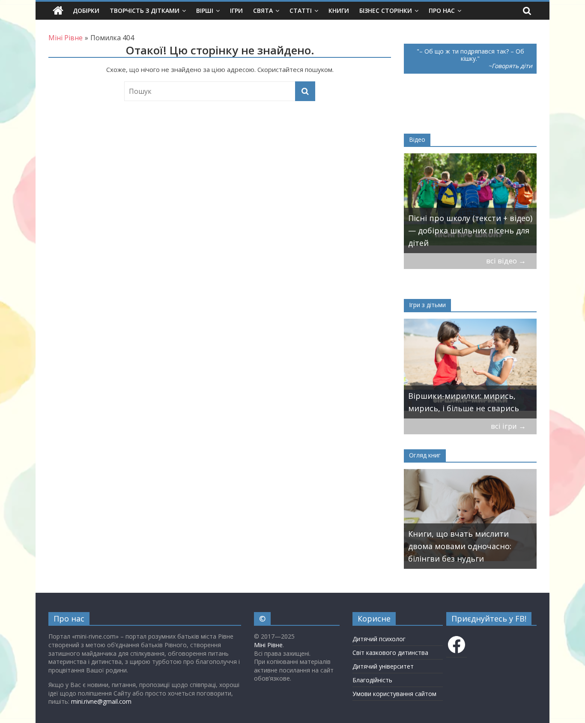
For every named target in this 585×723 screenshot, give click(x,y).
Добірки (86, 10)
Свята (263, 10)
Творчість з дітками (144, 10)
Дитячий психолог (379, 639)
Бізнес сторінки (385, 10)
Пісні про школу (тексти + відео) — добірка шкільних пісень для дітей (470, 230)
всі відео (506, 261)
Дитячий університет (383, 666)
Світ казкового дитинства (390, 652)
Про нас (442, 10)
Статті (301, 10)
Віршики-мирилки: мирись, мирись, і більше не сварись (463, 402)
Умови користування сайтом (394, 694)
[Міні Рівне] (58, 11)
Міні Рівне (268, 645)
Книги (338, 10)
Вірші (204, 10)
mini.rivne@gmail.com (101, 701)
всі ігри (508, 426)
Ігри (236, 10)
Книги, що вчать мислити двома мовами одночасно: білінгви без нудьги (459, 546)
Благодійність (372, 680)
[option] (470, 203)
